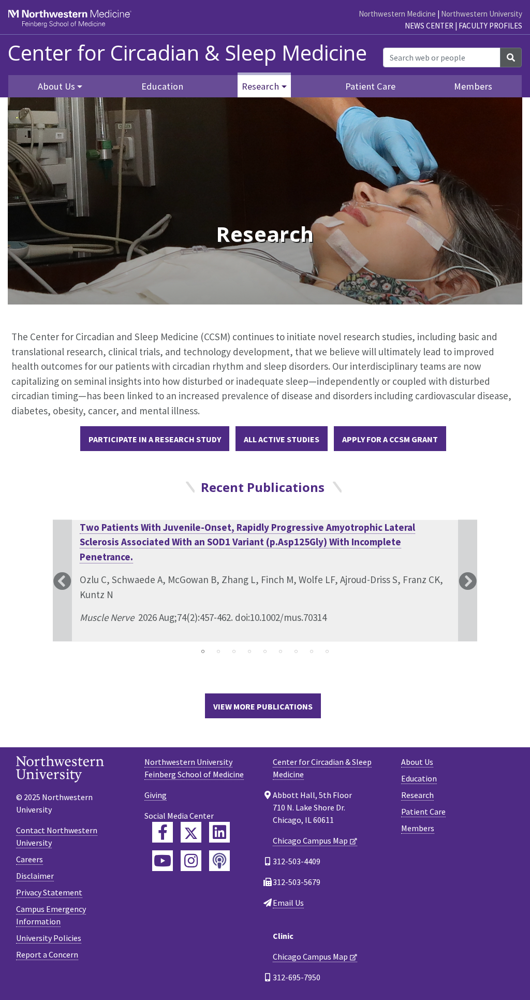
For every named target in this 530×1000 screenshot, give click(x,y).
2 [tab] (218, 651)
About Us (417, 762)
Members (473, 86)
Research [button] (260, 86)
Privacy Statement (49, 892)
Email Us (288, 902)
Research (417, 795)
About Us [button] (56, 86)
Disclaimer (35, 876)
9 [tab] (327, 651)
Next (467, 581)
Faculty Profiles (490, 26)
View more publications (263, 706)
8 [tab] (311, 651)
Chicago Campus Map (310, 840)
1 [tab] (203, 651)
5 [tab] (265, 651)
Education (162, 86)
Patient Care (370, 86)
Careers (29, 859)
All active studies (281, 439)
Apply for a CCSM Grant (390, 439)
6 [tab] (280, 651)
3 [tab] (234, 651)
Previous (62, 581)
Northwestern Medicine (397, 14)
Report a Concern (47, 954)
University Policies (48, 938)
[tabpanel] (265, 581)
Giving (155, 795)
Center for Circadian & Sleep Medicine (187, 52)
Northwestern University (481, 14)
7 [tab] (296, 651)
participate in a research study (155, 439)
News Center (429, 26)
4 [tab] (249, 651)
